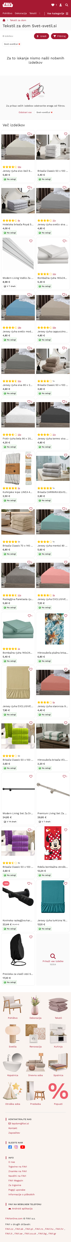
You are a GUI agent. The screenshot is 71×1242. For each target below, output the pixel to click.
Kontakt (12, 1128)
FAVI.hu (49, 1229)
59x (54, 327)
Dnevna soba (35, 1075)
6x (54, 702)
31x (54, 220)
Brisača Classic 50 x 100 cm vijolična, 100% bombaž (32, 866)
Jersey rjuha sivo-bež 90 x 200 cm (23, 170)
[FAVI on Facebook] (10, 1147)
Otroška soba (12, 1104)
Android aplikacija (22, 1208)
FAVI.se (19, 1233)
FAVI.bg (42, 1233)
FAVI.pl (29, 1229)
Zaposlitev (14, 1132)
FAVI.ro (39, 1229)
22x (54, 274)
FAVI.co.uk (31, 1233)
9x (19, 488)
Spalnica (58, 1075)
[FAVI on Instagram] (16, 1147)
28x (19, 327)
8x (19, 220)
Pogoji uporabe (16, 1189)
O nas (11, 1162)
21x (54, 434)
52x (19, 381)
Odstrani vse (25, 112)
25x (19, 434)
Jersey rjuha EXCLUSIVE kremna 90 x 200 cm (29, 706)
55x (19, 167)
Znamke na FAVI (17, 1171)
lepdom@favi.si (20, 1123)
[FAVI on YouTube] (22, 1147)
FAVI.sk (19, 1229)
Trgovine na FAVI (17, 1166)
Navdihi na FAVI (17, 1176)
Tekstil (32, 13)
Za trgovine (14, 1185)
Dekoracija (21, 13)
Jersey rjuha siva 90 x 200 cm (20, 385)
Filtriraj (61, 36)
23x (19, 595)
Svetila (13, 1046)
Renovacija (36, 1046)
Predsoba (35, 1104)
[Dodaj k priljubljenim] (65, 134)
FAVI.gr (52, 1233)
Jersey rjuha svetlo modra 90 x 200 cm (25, 331)
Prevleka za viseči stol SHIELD (20, 973)
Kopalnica (12, 1075)
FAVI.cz (9, 1229)
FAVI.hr (60, 1229)
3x (19, 649)
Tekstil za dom (18, 20)
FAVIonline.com (13, 1218)
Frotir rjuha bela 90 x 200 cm (19, 438)
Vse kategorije (55, 13)
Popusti (58, 1104)
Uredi (43, 36)
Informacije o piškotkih (21, 1194)
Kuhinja (58, 1046)
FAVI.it (9, 1233)
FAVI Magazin (15, 1180)
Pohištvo (7, 13)
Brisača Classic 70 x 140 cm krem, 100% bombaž (31, 545)
